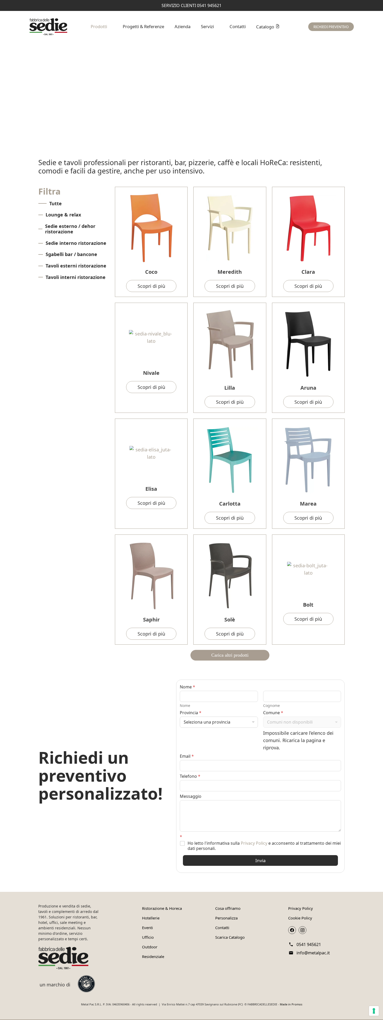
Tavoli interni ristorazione (76, 277)
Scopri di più (151, 286)
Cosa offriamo (227, 908)
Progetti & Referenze (143, 26)
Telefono (190, 776)
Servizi (207, 26)
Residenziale (153, 956)
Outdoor (149, 946)
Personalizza (226, 918)
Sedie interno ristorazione (76, 243)
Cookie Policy (300, 918)
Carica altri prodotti (230, 655)
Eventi (147, 927)
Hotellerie (150, 918)
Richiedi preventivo (331, 26)
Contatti (238, 26)
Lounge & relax (63, 215)
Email (187, 756)
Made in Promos (291, 1004)
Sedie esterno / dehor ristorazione (70, 229)
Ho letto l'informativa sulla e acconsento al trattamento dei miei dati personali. (264, 846)
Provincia (190, 712)
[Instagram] (302, 930)
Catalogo (265, 26)
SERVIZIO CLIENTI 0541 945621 (191, 5)
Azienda (182, 26)
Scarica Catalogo (230, 937)
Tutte (55, 203)
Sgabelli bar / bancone (71, 254)
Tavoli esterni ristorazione (76, 266)
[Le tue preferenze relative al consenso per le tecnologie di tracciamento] (374, 1011)
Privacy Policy (254, 843)
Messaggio (190, 796)
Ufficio (148, 937)
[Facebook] (292, 930)
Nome (185, 705)
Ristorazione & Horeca (162, 908)
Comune (273, 712)
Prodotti (99, 26)
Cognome (271, 705)
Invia (260, 860)
